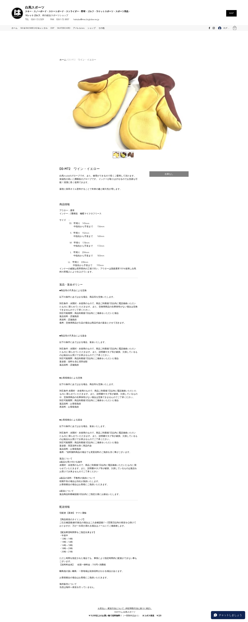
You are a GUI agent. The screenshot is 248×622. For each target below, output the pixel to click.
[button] (234, 28)
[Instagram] (213, 28)
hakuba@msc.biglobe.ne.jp (86, 19)
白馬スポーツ (34, 7)
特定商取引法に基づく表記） (139, 608)
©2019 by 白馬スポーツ (124, 612)
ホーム (62, 59)
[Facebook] (209, 28)
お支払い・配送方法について (111, 608)
